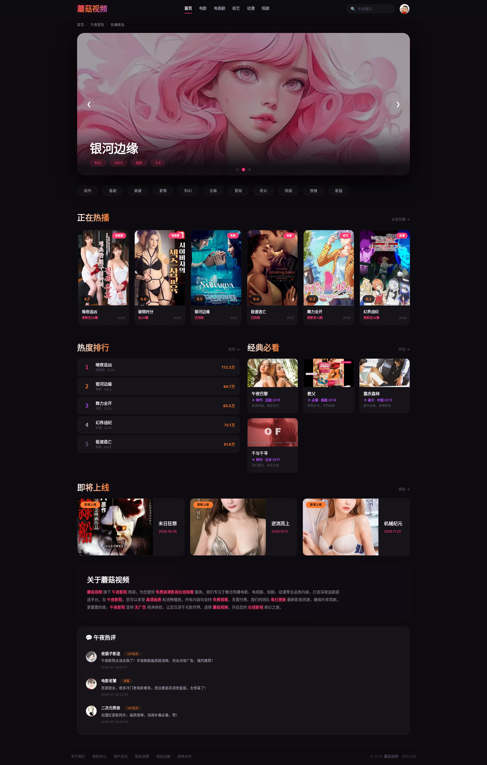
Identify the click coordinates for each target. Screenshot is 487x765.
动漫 (251, 8)
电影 (203, 8)
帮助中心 (99, 756)
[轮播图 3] (249, 169)
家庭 (338, 190)
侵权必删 (163, 756)
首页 (188, 8)
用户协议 (121, 756)
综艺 (236, 8)
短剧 (265, 8)
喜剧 (112, 190)
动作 (87, 190)
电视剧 (219, 8)
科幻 (188, 190)
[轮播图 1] (237, 169)
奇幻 (263, 190)
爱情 (163, 190)
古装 (213, 190)
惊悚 (313, 190)
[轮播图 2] (243, 169)
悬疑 (138, 190)
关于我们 (78, 756)
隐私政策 (142, 756)
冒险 (238, 190)
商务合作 (185, 756)
